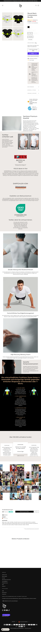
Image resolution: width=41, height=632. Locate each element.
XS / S (29, 30)
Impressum (4, 594)
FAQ (3, 584)
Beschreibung (31, 86)
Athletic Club (4, 574)
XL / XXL (30, 33)
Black (29, 27)
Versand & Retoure (32, 93)
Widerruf (3, 586)
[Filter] (35, 512)
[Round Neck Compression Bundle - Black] (2, 559)
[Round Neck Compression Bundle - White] (4, 559)
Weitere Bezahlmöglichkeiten (33, 56)
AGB (3, 590)
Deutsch (13, 621)
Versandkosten (35, 22)
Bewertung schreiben (24, 511)
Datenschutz (4, 592)
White (31, 27)
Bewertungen (4, 576)
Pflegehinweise (5, 583)
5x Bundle (30, 39)
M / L (34, 30)
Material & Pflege (32, 90)
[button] (30, 20)
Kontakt (3, 578)
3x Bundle (30, 36)
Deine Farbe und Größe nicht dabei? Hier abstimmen (33, 46)
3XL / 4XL (35, 33)
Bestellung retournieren (6, 579)
